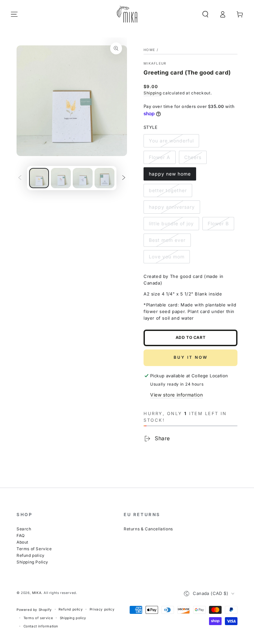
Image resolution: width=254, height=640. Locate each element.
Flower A (159, 157)
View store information (176, 395)
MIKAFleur (155, 63)
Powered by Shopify (34, 610)
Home (149, 50)
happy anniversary (172, 207)
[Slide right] (123, 178)
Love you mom (167, 256)
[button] (205, 14)
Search (24, 528)
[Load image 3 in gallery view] (61, 178)
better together (168, 190)
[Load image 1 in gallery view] (39, 178)
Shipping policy (73, 618)
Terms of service (38, 618)
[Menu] (14, 14)
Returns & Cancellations (148, 528)
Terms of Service (34, 548)
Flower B (218, 223)
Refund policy (31, 555)
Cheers (192, 157)
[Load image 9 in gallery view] (104, 178)
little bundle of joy (171, 223)
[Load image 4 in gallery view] (83, 178)
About (22, 542)
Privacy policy (102, 609)
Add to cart (191, 337)
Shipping (153, 92)
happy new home (170, 174)
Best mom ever (167, 240)
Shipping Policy (32, 562)
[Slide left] (20, 178)
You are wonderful (171, 140)
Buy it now (191, 357)
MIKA (36, 593)
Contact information (40, 626)
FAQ (21, 535)
